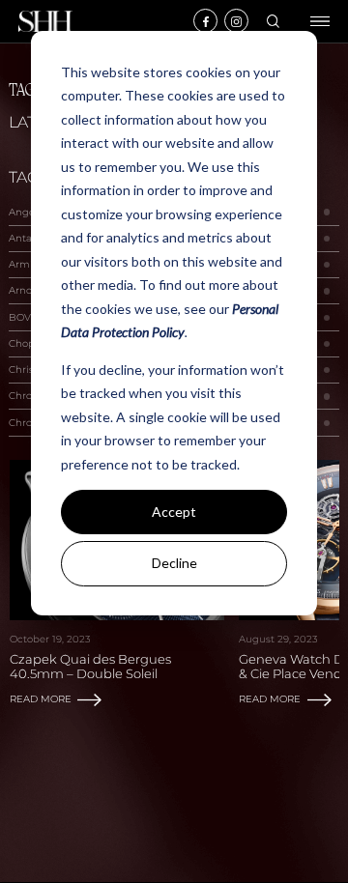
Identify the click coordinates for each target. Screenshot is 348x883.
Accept (174, 511)
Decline (174, 563)
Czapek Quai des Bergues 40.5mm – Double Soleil (90, 666)
